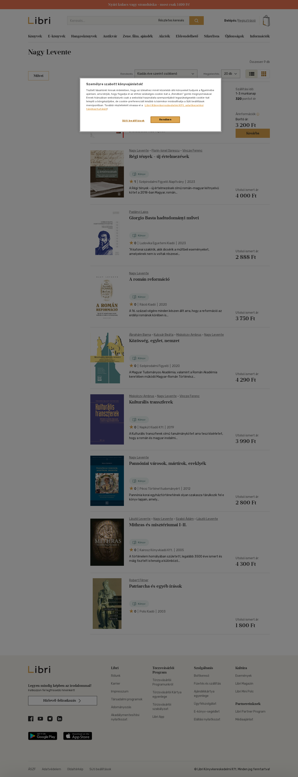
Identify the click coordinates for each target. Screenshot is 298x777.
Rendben (165, 119)
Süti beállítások (133, 120)
